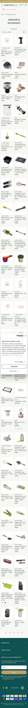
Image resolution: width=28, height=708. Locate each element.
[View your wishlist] (22, 5)
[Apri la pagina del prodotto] (7, 40)
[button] (14, 9)
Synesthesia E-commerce (17, 704)
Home (2, 14)
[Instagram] (6, 688)
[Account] (20, 5)
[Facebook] (3, 688)
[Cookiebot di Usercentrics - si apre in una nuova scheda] (17, 336)
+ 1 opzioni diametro (6, 445)
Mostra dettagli (19, 361)
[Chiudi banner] (25, 335)
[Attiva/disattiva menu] (2, 5)
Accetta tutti (14, 366)
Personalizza (13, 371)
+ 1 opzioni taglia (5, 143)
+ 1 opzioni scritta (5, 314)
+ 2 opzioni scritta (5, 48)
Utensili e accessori (11, 14)
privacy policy (22, 676)
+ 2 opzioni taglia (5, 118)
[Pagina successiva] (22, 632)
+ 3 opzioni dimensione (20, 397)
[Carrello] (26, 5)
